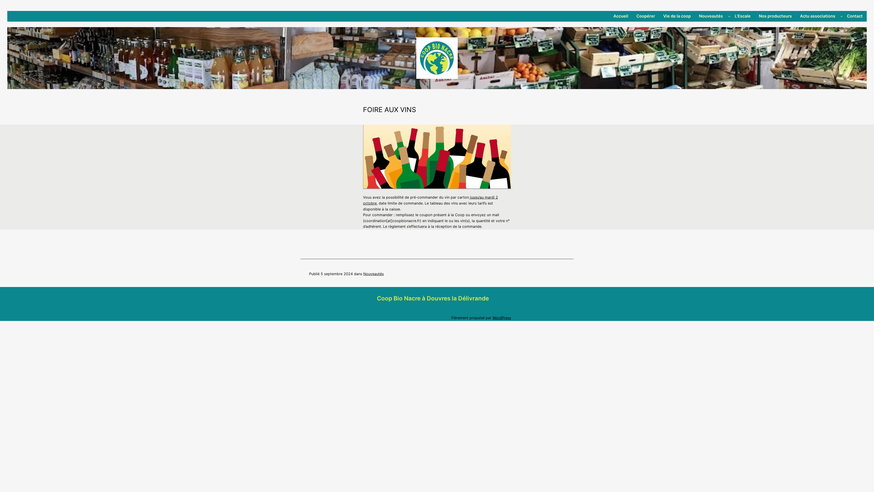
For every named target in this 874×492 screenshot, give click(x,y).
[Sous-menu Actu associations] (841, 16)
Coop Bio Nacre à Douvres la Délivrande (433, 298)
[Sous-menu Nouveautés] (729, 16)
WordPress (502, 317)
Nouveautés (373, 274)
